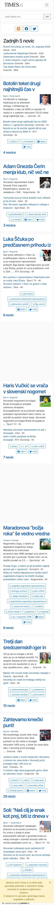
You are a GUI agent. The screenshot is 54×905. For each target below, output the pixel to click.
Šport (5, 96)
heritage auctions (19, 591)
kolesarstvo (39, 689)
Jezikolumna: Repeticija (15, 53)
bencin (14, 780)
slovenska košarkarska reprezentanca (27, 299)
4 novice (9, 152)
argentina (29, 611)
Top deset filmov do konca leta (19, 66)
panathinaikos (16, 214)
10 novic (9, 706)
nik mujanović (15, 865)
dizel (26, 780)
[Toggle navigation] (47, 5)
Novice (6, 731)
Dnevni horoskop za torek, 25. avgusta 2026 (26, 46)
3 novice (9, 225)
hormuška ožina (35, 785)
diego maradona (20, 596)
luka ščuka (28, 294)
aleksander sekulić (20, 304)
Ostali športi (15, 96)
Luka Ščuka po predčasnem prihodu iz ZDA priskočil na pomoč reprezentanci (27, 248)
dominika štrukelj (19, 694)
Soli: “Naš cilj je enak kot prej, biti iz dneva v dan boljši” (25, 816)
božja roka (38, 596)
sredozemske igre (19, 689)
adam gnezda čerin (37, 214)
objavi (43, 141)
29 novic (9, 796)
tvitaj (28, 146)
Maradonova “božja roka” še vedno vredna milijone (26, 533)
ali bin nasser (13, 611)
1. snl (24, 446)
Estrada (15, 540)
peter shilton (39, 591)
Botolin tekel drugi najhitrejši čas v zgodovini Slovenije (23, 89)
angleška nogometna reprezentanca (28, 586)
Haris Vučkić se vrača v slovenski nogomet (25, 388)
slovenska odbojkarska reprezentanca (27, 875)
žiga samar (39, 304)
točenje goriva (16, 790)
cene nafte (18, 785)
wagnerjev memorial (37, 865)
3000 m (14, 141)
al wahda (16, 219)
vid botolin (29, 141)
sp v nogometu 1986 (22, 617)
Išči (47, 16)
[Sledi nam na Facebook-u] (26, 28)
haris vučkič (38, 446)
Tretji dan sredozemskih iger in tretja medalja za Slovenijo (24, 650)
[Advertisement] (27, 351)
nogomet (44, 611)
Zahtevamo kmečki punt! (16, 56)
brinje (14, 446)
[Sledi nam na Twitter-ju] (34, 28)
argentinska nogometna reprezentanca (28, 601)
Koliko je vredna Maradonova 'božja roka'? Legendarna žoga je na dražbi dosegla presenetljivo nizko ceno (25, 576)
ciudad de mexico (21, 606)
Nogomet (14, 179)
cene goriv (39, 780)
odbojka (28, 870)
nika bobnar (38, 694)
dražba (39, 606)
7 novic (8, 457)
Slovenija (14, 731)
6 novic (8, 315)
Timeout (6, 540)
